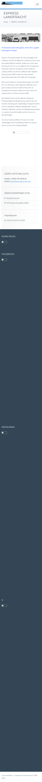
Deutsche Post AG (13, 198)
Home (6, 22)
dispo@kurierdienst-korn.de (20, 181)
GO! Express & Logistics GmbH (18, 203)
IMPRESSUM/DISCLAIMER (16, 220)
